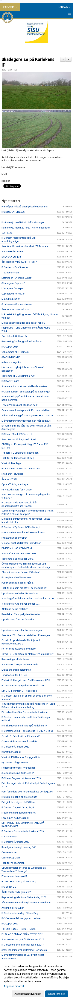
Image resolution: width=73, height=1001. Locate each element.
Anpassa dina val (14, 986)
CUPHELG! (7, 232)
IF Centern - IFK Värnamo (14, 267)
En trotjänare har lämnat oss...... (18, 577)
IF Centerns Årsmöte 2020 (15, 746)
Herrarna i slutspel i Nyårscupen (18, 767)
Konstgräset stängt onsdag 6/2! (18, 847)
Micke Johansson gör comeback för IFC (23, 322)
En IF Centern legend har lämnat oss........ (22, 468)
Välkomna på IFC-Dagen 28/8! (17, 558)
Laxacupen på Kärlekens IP (15, 818)
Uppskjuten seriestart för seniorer (19, 593)
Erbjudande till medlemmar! (16, 669)
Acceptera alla (56, 993)
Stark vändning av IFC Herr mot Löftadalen (24, 950)
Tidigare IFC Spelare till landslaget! (20, 452)
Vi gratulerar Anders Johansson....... (20, 603)
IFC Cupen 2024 (9, 346)
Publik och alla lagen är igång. (17, 582)
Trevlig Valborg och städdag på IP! (20, 405)
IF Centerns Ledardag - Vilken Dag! (20, 913)
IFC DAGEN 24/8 (10, 381)
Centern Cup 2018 (10, 857)
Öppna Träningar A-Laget (15, 484)
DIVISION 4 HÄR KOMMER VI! (16, 548)
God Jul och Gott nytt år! (14, 336)
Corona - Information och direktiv (19, 741)
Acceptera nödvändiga (27, 993)
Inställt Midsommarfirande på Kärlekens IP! (24, 725)
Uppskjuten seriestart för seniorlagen (21, 630)
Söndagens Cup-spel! (13, 283)
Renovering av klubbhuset (15, 659)
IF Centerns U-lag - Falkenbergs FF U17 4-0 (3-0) (27, 730)
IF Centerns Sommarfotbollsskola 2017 (22, 944)
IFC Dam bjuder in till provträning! (19, 796)
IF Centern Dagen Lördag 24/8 (17, 807)
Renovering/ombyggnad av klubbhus (21, 341)
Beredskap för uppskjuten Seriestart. (21, 614)
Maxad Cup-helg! (10, 298)
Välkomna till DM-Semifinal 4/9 (17, 375)
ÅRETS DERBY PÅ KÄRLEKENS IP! (19, 262)
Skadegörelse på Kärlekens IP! (17, 773)
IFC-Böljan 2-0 (8, 886)
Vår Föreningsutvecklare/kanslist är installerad (26, 902)
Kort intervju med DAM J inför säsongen (23, 222)
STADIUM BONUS (10, 357)
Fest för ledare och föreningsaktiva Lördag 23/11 (27, 791)
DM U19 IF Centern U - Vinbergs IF (19, 690)
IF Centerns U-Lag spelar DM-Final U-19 (22, 685)
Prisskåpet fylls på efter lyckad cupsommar (24, 206)
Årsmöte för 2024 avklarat (15, 309)
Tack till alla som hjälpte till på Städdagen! (24, 588)
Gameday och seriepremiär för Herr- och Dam (25, 410)
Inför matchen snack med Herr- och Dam (23, 532)
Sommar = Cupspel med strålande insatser (24, 386)
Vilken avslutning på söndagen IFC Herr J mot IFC (27, 415)
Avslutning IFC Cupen (12, 907)
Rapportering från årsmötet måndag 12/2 (23, 897)
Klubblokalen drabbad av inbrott (18, 812)
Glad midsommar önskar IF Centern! (20, 572)
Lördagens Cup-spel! (12, 288)
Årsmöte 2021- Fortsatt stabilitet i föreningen (25, 635)
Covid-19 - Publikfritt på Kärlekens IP (20, 736)
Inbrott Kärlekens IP (11, 752)
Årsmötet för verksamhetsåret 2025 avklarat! (25, 246)
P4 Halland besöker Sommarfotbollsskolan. (25, 712)
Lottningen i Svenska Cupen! (16, 277)
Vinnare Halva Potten (12, 251)
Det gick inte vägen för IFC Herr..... (19, 802)
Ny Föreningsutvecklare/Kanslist (18, 648)
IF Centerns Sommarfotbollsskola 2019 (22, 831)
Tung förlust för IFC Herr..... (15, 675)
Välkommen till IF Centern (15, 352)
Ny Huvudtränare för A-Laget (16, 489)
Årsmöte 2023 (9, 479)
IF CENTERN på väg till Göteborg (18, 881)
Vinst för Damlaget (11, 463)
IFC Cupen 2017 (9, 923)
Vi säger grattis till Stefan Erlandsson (21, 543)
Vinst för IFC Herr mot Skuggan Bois (20, 757)
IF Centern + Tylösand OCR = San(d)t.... (21, 527)
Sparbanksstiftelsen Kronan (16, 304)
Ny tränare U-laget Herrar (14, 762)
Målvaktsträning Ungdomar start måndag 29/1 (26, 420)
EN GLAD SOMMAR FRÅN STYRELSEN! (22, 934)
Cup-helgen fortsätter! (13, 293)
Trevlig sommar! (10, 272)
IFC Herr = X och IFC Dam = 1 (16, 434)
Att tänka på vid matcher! (14, 609)
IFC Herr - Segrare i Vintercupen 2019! (21, 778)
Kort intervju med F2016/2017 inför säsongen (25, 227)
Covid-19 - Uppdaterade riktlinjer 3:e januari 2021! (27, 654)
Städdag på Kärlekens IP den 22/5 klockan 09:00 (27, 598)
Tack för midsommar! (13, 862)
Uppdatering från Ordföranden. (18, 619)
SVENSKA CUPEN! (11, 256)
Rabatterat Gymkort (11, 362)
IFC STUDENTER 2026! (13, 211)
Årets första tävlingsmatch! (16, 892)
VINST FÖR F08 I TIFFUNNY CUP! (18, 553)
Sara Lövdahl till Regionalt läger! (18, 439)
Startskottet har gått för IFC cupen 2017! (22, 939)
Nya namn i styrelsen (12, 473)
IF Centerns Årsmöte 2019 (15, 841)
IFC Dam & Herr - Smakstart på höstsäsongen (25, 391)
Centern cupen (9, 852)
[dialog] (36, 980)
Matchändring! (9, 836)
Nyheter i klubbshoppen (14, 537)
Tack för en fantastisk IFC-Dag (17, 458)
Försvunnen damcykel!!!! (14, 876)
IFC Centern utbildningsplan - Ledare (20, 918)
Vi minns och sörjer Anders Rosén (19, 664)
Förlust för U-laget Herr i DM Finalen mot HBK (25, 680)
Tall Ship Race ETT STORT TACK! (18, 928)
